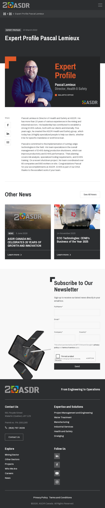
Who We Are (11, 469)
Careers (9, 473)
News (10, 14)
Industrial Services (63, 427)
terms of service (68, 348)
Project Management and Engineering (73, 413)
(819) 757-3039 (17, 428)
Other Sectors (12, 459)
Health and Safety (63, 431)
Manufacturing (61, 422)
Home (4, 14)
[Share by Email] (8, 142)
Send (77, 366)
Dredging (59, 436)
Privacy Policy (40, 497)
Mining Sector (12, 455)
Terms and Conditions (60, 497)
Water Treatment (63, 417)
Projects (9, 464)
